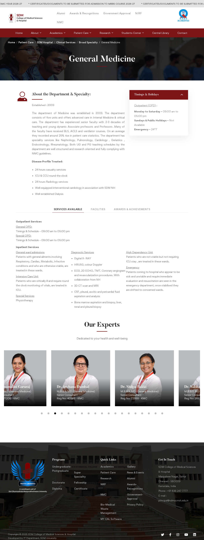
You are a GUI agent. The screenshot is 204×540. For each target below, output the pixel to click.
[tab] (68, 209)
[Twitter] (162, 534)
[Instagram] (177, 534)
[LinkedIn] (194, 534)
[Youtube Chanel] (186, 534)
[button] (7, 383)
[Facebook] (170, 534)
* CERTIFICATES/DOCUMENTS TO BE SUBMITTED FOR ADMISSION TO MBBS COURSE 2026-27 (66, 3)
